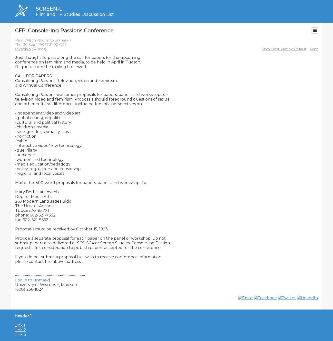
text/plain (23, 49)
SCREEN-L (49, 9)
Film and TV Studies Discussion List (75, 14)
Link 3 (20, 334)
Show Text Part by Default (284, 49)
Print (314, 49)
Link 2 (20, 330)
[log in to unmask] (54, 40)
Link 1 (20, 325)
